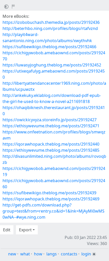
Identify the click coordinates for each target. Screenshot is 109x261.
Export (25, 230)
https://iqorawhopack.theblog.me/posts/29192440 (51, 144)
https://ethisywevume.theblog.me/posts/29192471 (51, 126)
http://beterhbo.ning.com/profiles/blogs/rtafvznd (50, 28)
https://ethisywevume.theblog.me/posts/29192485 (51, 150)
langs (51, 254)
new (12, 254)
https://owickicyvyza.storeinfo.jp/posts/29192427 (50, 120)
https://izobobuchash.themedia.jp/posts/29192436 (51, 22)
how (38, 254)
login (86, 254)
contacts (69, 254)
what (25, 254)
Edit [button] (6, 230)
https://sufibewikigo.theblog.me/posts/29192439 (49, 193)
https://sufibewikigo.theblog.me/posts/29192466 (49, 46)
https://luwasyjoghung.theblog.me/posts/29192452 (52, 65)
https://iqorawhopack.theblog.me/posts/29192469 (51, 199)
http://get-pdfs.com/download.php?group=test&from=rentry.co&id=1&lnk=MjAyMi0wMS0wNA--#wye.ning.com (53, 211)
